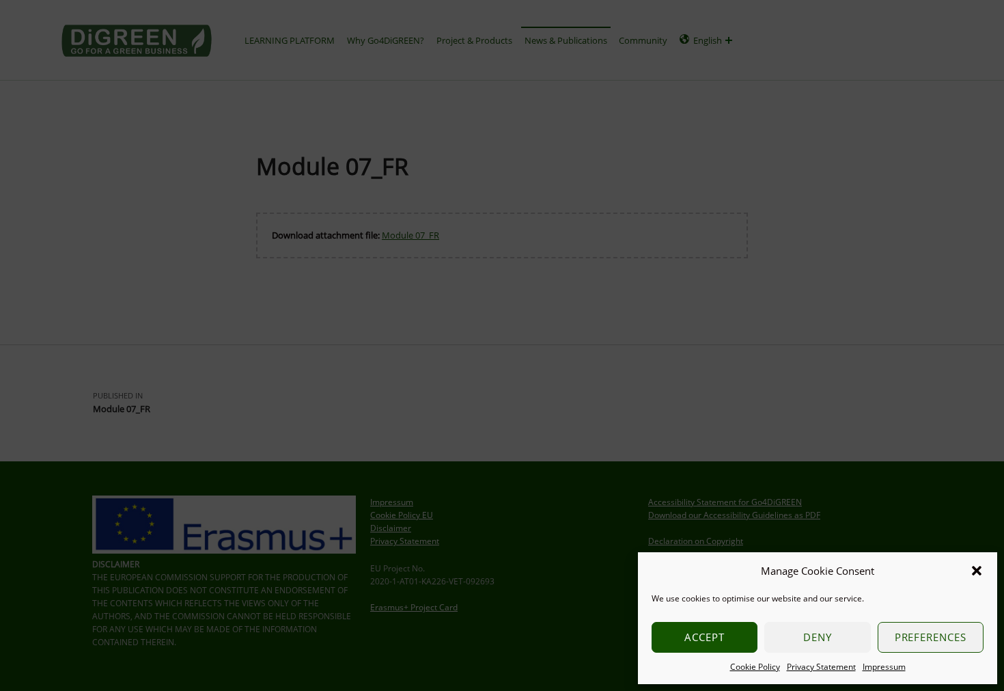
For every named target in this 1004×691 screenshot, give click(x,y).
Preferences (931, 637)
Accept (704, 637)
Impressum (884, 667)
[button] (977, 571)
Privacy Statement (821, 667)
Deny (817, 637)
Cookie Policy (755, 667)
